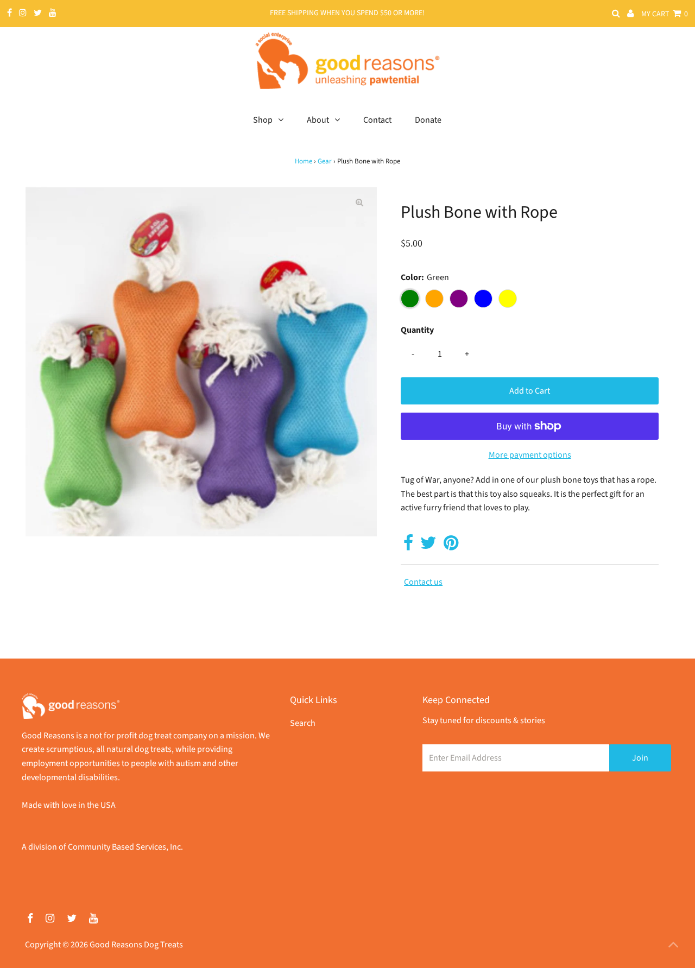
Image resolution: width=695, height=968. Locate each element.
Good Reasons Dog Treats (136, 945)
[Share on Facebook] (408, 546)
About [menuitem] (318, 120)
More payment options (530, 455)
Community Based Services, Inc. (125, 847)
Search (302, 723)
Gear (325, 161)
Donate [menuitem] (428, 120)
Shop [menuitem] (263, 120)
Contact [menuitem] (377, 120)
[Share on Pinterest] (451, 546)
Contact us (423, 582)
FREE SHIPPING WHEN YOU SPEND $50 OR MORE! (347, 13)
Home (303, 161)
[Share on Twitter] (428, 546)
